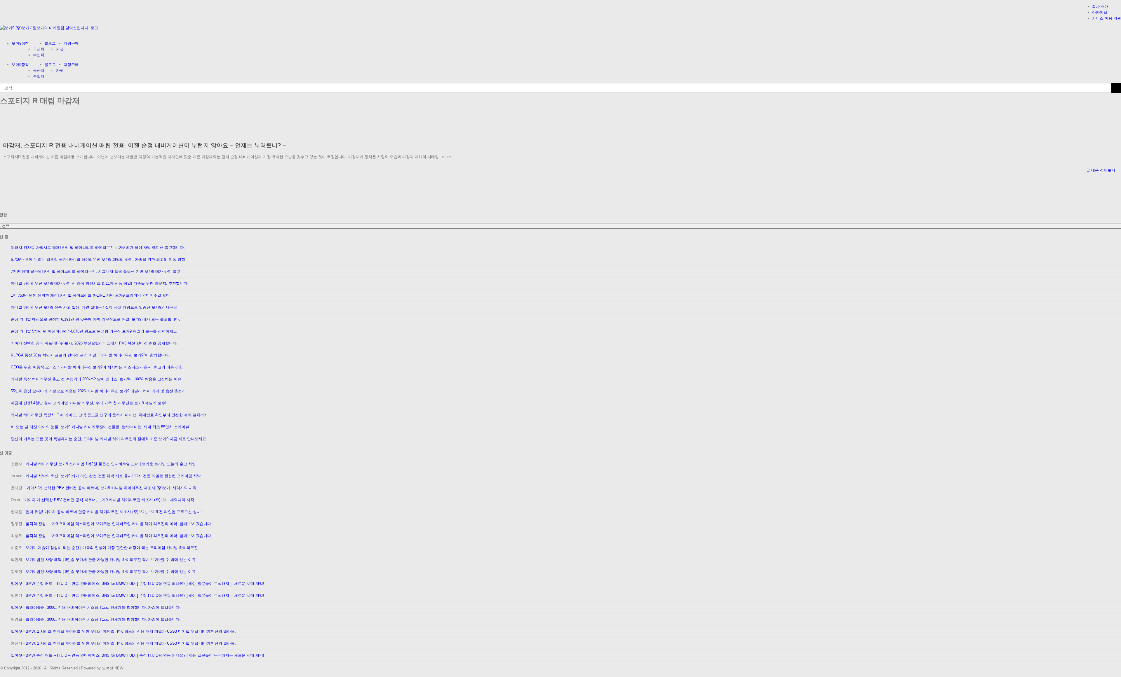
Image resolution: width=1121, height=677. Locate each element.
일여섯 (16, 583)
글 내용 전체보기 (1100, 170)
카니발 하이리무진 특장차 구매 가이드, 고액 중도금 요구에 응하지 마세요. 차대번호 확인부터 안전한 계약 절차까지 (109, 415)
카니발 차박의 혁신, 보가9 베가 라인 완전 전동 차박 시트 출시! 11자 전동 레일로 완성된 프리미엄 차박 (113, 476)
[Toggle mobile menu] (1, 34)
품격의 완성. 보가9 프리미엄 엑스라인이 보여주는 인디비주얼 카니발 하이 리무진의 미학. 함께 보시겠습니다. (119, 524)
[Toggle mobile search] (5, 34)
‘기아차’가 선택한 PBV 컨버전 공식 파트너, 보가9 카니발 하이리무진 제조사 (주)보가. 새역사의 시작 (111, 488)
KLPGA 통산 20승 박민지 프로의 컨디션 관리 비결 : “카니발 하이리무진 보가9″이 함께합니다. (90, 355)
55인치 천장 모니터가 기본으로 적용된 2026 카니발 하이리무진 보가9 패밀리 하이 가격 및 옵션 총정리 (98, 391)
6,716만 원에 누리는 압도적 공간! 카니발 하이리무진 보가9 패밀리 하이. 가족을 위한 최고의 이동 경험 (98, 259)
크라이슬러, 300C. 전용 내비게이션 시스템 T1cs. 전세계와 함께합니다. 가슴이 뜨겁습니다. (103, 607)
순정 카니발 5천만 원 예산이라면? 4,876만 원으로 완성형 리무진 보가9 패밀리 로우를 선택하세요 (94, 331)
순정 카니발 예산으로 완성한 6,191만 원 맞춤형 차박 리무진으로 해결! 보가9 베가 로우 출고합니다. (95, 319)
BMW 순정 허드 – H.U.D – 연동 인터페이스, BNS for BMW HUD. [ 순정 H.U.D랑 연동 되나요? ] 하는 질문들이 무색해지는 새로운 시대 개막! (145, 583)
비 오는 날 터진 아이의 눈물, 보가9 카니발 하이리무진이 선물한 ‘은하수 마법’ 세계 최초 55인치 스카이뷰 (100, 427)
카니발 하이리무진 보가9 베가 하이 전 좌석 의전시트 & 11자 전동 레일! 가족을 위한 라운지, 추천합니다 (99, 283)
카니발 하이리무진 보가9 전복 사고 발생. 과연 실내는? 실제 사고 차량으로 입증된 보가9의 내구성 (94, 307)
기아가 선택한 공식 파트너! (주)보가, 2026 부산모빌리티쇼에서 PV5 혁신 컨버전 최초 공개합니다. (94, 343)
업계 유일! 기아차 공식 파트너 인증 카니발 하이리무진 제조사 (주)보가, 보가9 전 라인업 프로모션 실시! (114, 512)
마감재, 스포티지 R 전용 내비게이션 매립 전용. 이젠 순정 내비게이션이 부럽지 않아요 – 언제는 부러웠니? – (144, 145)
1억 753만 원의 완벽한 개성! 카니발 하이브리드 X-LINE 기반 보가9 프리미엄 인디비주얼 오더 (90, 295)
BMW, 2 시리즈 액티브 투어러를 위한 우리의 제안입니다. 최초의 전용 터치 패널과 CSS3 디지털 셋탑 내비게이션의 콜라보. (131, 631)
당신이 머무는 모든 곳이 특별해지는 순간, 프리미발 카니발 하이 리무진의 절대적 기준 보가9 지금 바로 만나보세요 (108, 439)
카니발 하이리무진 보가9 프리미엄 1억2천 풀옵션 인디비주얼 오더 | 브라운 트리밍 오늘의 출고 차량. (111, 464)
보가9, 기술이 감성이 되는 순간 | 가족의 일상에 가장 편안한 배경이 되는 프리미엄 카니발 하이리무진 (112, 547)
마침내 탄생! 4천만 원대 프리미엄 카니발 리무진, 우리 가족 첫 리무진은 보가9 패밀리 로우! (88, 403)
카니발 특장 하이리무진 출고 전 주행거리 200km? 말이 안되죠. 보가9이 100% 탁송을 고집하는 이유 (96, 379)
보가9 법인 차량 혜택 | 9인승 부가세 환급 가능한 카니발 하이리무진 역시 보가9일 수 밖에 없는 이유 (111, 559)
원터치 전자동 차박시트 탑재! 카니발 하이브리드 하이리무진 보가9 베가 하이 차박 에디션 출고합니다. (98, 247)
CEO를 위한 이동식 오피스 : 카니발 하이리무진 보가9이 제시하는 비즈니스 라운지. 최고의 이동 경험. (97, 367)
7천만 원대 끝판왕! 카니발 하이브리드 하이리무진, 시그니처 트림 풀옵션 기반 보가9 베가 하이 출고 (95, 271)
